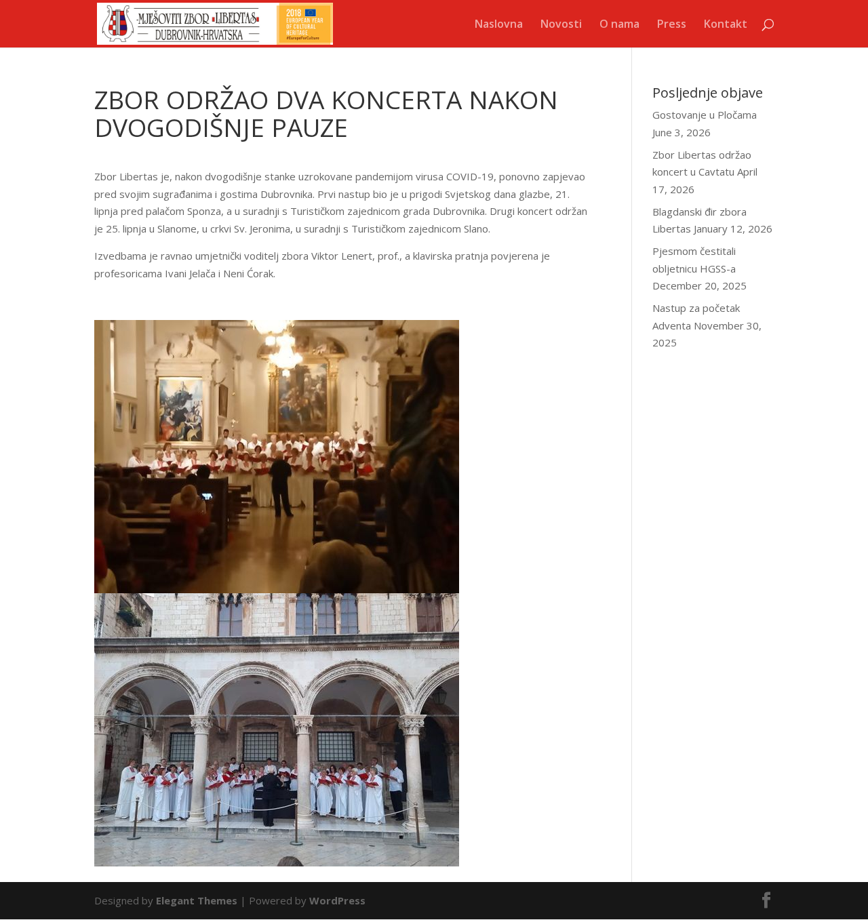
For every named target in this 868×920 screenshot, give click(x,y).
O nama (619, 25)
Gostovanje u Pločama (704, 114)
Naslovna (499, 25)
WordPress (337, 900)
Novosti (561, 25)
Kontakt (725, 25)
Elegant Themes (196, 900)
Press (671, 25)
